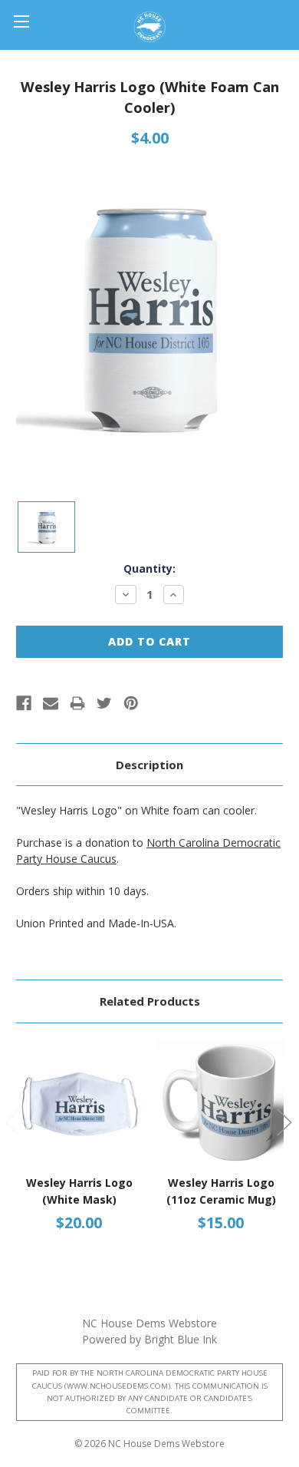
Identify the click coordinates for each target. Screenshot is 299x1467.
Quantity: (149, 568)
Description (149, 764)
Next (283, 1122)
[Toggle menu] (21, 21)
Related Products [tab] (150, 1001)
